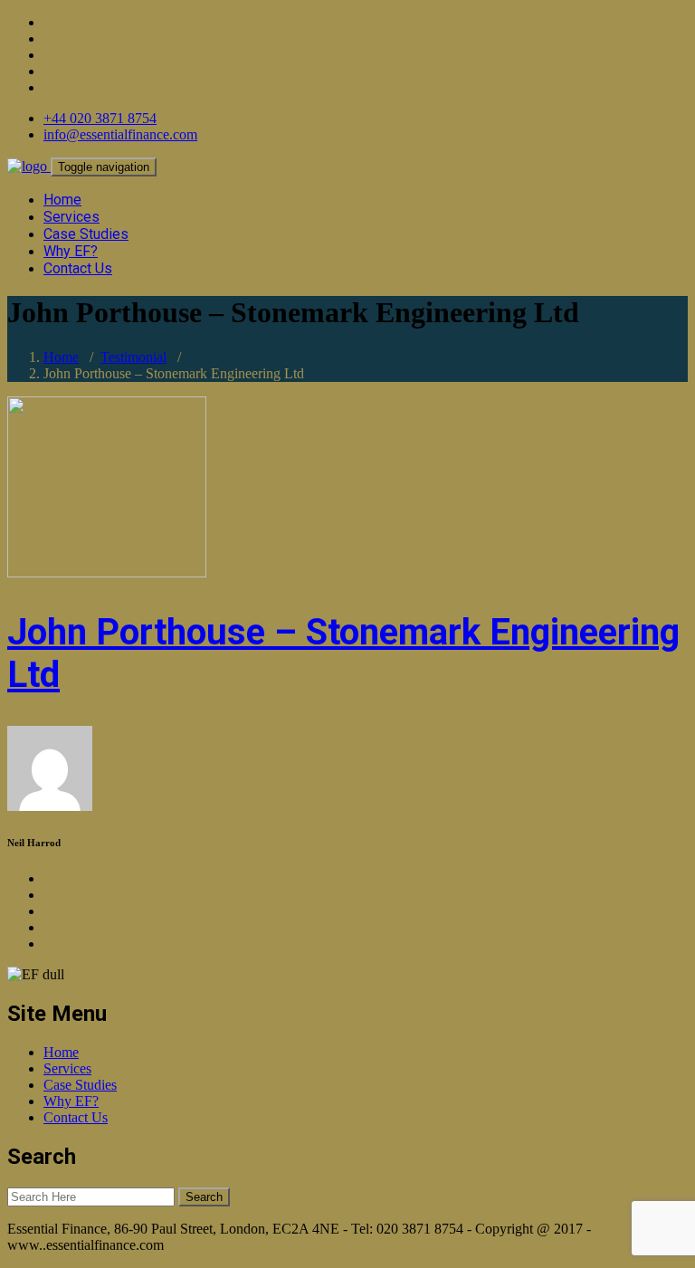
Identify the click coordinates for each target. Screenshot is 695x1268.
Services (71, 216)
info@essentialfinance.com (120, 134)
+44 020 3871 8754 (100, 118)
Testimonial (133, 357)
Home (62, 199)
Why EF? (70, 251)
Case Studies (86, 234)
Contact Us (77, 268)
